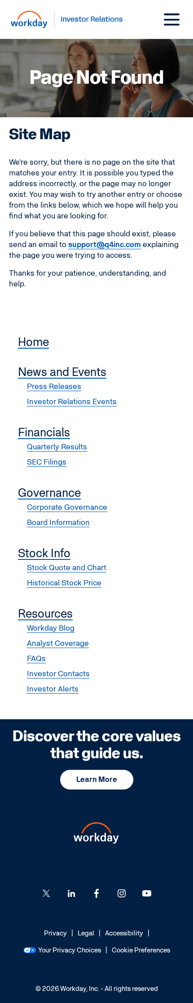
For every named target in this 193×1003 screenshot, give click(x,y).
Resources (45, 614)
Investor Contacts (58, 674)
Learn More (96, 779)
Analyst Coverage (58, 643)
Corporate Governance (67, 507)
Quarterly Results (57, 447)
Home (33, 342)
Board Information (58, 522)
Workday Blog (51, 628)
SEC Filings (46, 462)
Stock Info (44, 553)
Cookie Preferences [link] (141, 950)
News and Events (62, 372)
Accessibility (124, 933)
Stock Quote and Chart (66, 568)
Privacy (55, 933)
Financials (44, 432)
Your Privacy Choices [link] (69, 950)
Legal (86, 933)
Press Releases (54, 386)
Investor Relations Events (72, 402)
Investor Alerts (53, 689)
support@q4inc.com (104, 244)
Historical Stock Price (64, 583)
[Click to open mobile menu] (171, 19)
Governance (49, 493)
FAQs (36, 658)
